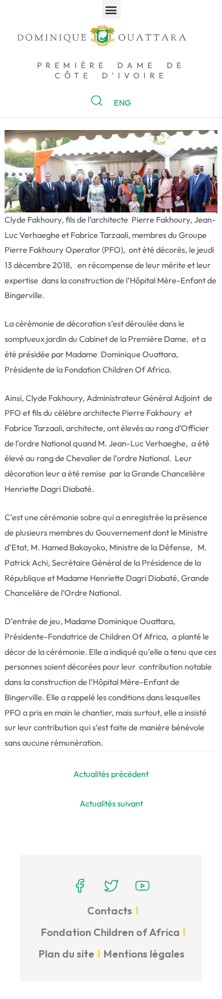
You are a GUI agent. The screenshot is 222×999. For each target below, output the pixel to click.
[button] (111, 9)
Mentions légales (144, 953)
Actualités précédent (111, 773)
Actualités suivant (111, 803)
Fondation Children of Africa (110, 932)
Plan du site (66, 953)
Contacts (109, 910)
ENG (122, 102)
